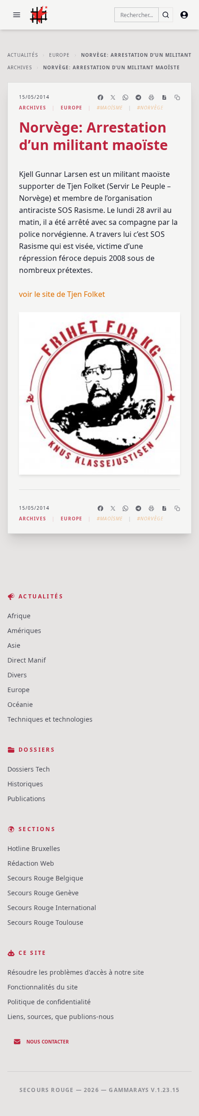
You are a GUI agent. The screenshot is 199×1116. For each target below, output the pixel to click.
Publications (26, 798)
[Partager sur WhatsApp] (125, 97)
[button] (16, 15)
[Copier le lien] (177, 97)
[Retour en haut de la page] (178, 1095)
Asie (13, 645)
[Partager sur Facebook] (100, 97)
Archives (19, 67)
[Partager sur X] (113, 97)
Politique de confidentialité (49, 1001)
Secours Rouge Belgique (45, 878)
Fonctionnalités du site (42, 987)
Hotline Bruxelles (33, 848)
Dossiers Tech (28, 769)
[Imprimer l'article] (151, 97)
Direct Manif (26, 660)
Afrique (19, 615)
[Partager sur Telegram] (138, 97)
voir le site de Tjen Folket (62, 294)
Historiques (25, 783)
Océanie (20, 704)
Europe (59, 55)
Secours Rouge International (51, 907)
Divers (17, 674)
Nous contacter (47, 1041)
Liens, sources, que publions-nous (60, 1016)
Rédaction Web (30, 863)
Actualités (22, 55)
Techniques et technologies (50, 719)
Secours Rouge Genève (43, 892)
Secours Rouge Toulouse (45, 922)
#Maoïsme (110, 107)
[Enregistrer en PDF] (164, 97)
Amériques (24, 630)
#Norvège (150, 107)
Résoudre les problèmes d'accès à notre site (75, 972)
